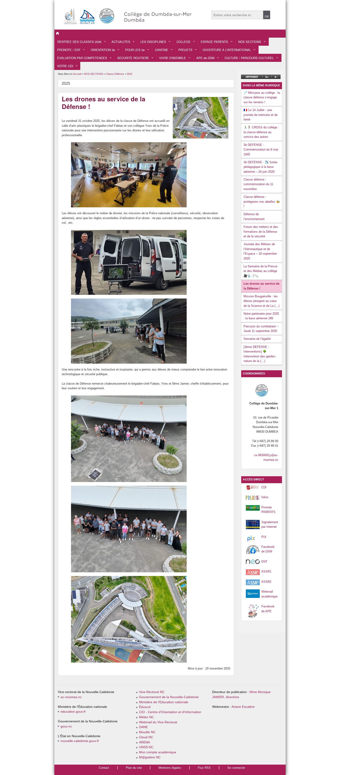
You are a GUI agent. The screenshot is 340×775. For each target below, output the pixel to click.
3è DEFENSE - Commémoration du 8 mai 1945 (261, 149)
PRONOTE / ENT (68, 50)
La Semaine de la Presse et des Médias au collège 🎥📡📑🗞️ (260, 271)
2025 (129, 73)
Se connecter (236, 767)
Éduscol (145, 707)
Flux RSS (204, 767)
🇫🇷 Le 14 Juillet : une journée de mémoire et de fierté (261, 114)
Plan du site (134, 767)
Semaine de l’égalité (257, 339)
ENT (264, 561)
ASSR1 (266, 571)
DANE (143, 727)
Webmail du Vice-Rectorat (158, 722)
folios (265, 497)
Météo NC (146, 717)
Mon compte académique (157, 752)
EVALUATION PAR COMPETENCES (82, 58)
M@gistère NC (150, 757)
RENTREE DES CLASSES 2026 (79, 41)
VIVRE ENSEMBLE (172, 58)
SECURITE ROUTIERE (133, 58)
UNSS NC (146, 747)
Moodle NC (147, 732)
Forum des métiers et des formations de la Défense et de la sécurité (261, 231)
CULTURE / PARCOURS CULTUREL (249, 58)
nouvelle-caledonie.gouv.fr (80, 741)
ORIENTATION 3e (103, 50)
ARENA (144, 742)
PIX (263, 537)
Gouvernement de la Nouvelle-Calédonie (169, 697)
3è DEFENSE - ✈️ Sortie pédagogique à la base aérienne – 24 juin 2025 (260, 166)
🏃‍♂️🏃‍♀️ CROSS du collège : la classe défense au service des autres (261, 132)
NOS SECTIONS (249, 41)
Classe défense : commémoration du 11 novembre (258, 184)
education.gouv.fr (73, 711)
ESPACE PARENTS (214, 41)
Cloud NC (146, 737)
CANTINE (161, 50)
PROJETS (185, 50)
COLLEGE (183, 41)
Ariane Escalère (243, 707)
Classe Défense (115, 73)
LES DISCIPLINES (153, 41)
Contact (104, 767)
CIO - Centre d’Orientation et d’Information (170, 712)
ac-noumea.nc (71, 697)
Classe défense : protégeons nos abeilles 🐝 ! (262, 201)
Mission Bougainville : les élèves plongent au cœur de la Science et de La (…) (261, 301)
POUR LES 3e (135, 50)
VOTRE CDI (65, 66)
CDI (263, 487)
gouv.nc (66, 726)
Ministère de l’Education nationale (163, 702)
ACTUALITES (120, 41)
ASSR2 (266, 581)
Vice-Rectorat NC (151, 692)
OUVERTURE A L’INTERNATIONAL (227, 50)
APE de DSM (205, 58)
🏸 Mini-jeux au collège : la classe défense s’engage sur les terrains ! (262, 97)
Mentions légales (169, 767)
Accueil (77, 73)
